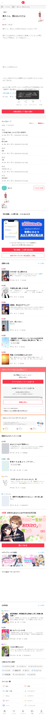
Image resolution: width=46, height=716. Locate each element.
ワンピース (36, 670)
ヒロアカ (31, 674)
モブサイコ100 (8, 666)
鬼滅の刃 (17, 670)
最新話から (41, 123)
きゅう (4, 19)
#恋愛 (4, 512)
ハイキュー (13, 93)
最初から (31, 123)
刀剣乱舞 (6, 674)
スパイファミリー (35, 666)
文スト (26, 670)
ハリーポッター (19, 674)
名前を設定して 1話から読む (23, 111)
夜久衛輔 (6, 93)
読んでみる (23, 545)
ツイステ (6, 670)
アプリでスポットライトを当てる (23, 382)
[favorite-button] (19, 101)
